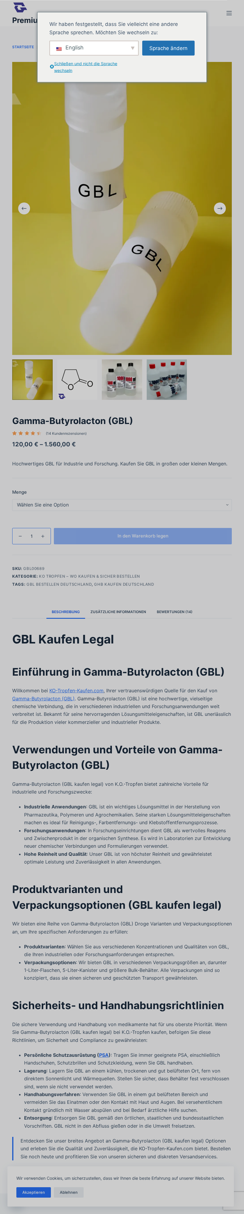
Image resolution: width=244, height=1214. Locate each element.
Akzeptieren (33, 1192)
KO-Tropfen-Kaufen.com (76, 691)
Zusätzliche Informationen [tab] (118, 612)
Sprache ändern (168, 48)
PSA (104, 1055)
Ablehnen (69, 1192)
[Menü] (229, 13)
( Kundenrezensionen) (66, 433)
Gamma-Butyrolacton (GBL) (43, 699)
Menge (19, 492)
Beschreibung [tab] (66, 612)
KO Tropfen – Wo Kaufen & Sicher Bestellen (89, 576)
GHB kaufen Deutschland (124, 584)
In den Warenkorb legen (143, 536)
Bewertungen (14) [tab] (175, 612)
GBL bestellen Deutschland (59, 584)
